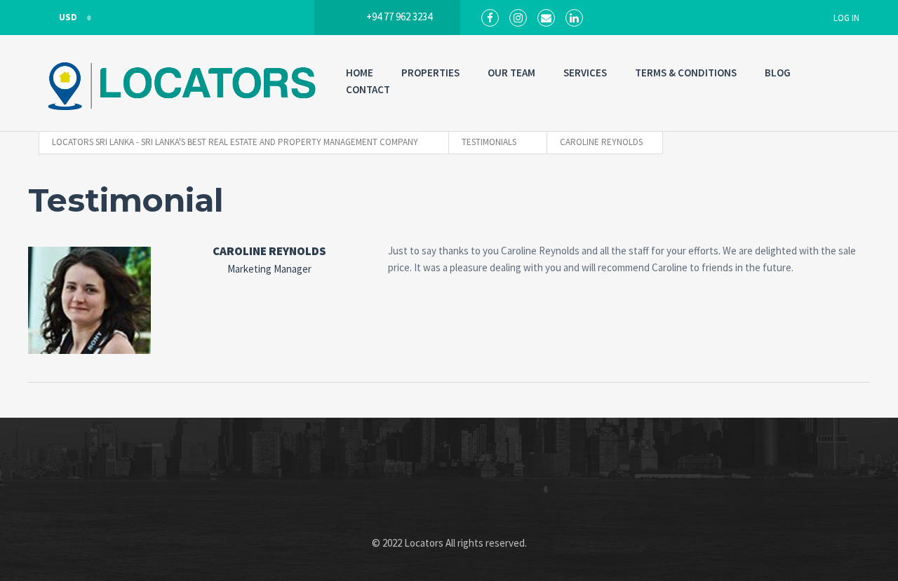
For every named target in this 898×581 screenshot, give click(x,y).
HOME (359, 72)
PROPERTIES (430, 72)
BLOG (778, 72)
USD (68, 17)
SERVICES (585, 72)
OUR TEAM (511, 72)
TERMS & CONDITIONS (686, 72)
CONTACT (368, 89)
